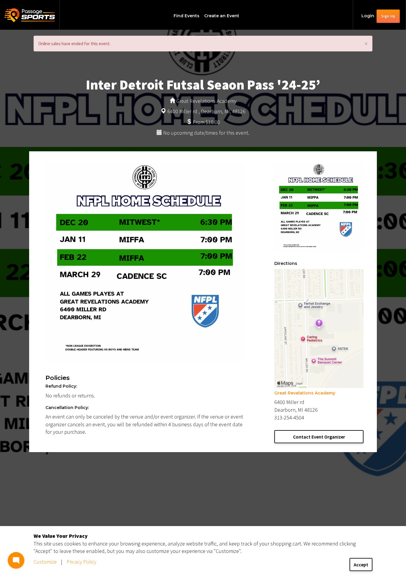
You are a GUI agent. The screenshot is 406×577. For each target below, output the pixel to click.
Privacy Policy (81, 561)
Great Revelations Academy (304, 393)
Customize (45, 561)
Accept (361, 564)
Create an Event (221, 15)
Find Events (186, 15)
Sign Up (388, 16)
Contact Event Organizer (319, 437)
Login (367, 15)
